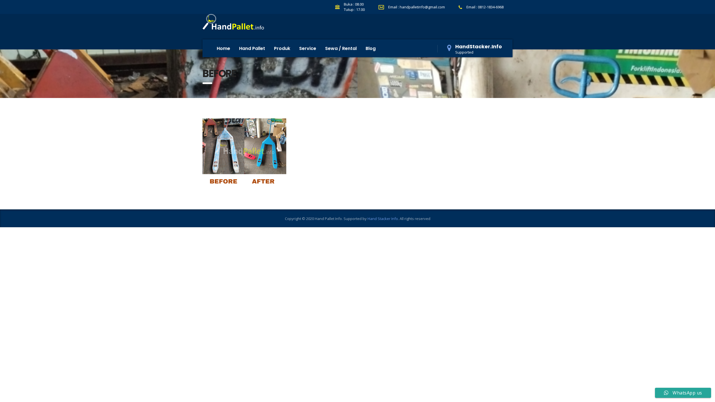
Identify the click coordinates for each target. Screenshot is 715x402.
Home (223, 48)
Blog (371, 48)
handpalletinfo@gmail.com (422, 6)
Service (307, 48)
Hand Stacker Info (383, 218)
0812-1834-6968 (491, 6)
